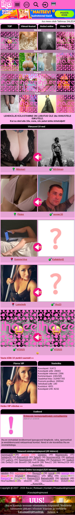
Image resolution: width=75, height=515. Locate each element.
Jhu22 (17, 478)
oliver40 (28, 481)
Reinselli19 (22, 457)
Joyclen (25, 454)
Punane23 (55, 460)
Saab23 (70, 460)
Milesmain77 (33, 476)
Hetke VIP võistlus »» (12, 406)
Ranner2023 (33, 478)
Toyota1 (41, 460)
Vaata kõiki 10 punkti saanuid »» (17, 358)
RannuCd (6, 478)
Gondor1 (42, 454)
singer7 (64, 476)
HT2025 (21, 349)
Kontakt (48, 488)
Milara (4, 476)
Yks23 (58, 304)
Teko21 (48, 462)
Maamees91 (61, 454)
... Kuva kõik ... (38, 465)
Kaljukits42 (58, 259)
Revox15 (36, 473)
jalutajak (64, 478)
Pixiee (20, 214)
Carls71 (9, 460)
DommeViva (20, 259)
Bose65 (23, 462)
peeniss (65, 473)
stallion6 (70, 457)
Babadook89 (47, 478)
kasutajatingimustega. (31, 511)
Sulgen (51, 511)
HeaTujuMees (8, 481)
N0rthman (58, 169)
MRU (50, 476)
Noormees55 (25, 460)
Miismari (20, 169)
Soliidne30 (6, 457)
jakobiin (5, 473)
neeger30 (58, 214)
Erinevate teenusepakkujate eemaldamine (45, 416)
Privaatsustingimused (64, 488)
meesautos (47, 481)
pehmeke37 (21, 473)
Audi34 (35, 462)
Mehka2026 (63, 462)
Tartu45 (37, 457)
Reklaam (38, 488)
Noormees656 (53, 457)
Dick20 (64, 481)
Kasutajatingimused (38, 492)
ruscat (51, 473)
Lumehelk (21, 304)
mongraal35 (7, 454)
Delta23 (9, 462)
